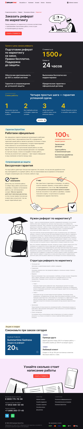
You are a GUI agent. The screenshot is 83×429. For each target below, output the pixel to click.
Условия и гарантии (41, 404)
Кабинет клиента (40, 399)
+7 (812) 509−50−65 (14, 405)
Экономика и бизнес (29, 12)
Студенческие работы (11, 12)
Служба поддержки (41, 402)
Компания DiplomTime (60, 404)
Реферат (20, 12)
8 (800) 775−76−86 (14, 399)
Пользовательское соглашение (63, 402)
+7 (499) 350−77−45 (14, 410)
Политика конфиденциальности (63, 399)
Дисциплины (39, 409)
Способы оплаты (40, 407)
